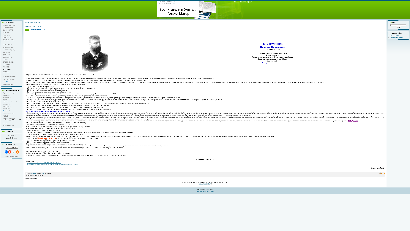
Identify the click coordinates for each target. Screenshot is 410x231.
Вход (250, 2)
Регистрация (244, 2)
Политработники (7, 113)
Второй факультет (8, 125)
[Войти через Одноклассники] (17, 152)
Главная (236, 2)
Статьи (33, 26)
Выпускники (6, 97)
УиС (4, 99)
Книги (4, 115)
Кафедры (5, 104)
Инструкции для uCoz (396, 37)
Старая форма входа (11, 156)
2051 (43, 173)
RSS (173, 3)
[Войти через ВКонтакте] (6, 152)
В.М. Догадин (353, 121)
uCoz (212, 191)
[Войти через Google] (13, 152)
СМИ (4, 123)
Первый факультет (8, 93)
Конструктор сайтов (202, 191)
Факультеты (6, 106)
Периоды (5, 95)
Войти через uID (12, 147)
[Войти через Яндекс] (9, 152)
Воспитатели (6, 108)
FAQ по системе (395, 35)
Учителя (5, 110)
